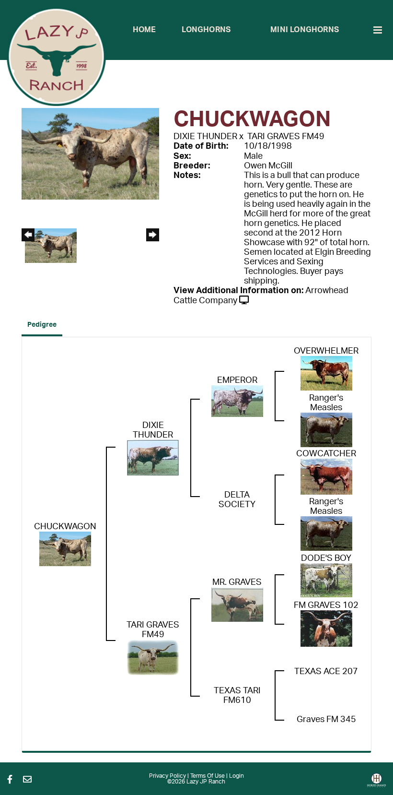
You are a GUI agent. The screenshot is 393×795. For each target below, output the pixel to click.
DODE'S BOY (326, 558)
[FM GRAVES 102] (326, 628)
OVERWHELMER (326, 351)
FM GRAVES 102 (326, 605)
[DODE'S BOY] (326, 580)
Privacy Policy (167, 776)
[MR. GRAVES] (237, 604)
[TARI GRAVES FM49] (153, 657)
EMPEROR (237, 380)
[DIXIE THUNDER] (153, 457)
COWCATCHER (326, 454)
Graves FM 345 (326, 719)
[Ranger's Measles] (326, 429)
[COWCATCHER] (326, 476)
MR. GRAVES (237, 582)
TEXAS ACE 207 (326, 671)
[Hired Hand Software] (376, 783)
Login (236, 776)
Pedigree (42, 324)
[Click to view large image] (90, 153)
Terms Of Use (207, 776)
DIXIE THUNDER (205, 136)
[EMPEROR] (237, 400)
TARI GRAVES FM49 (285, 136)
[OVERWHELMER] (326, 372)
